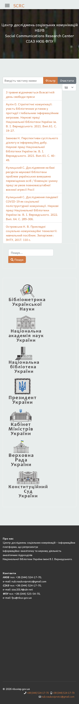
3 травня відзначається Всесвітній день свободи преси (30, 94)
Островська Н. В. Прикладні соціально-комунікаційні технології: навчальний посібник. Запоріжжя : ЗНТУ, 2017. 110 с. (31, 233)
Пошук (19, 259)
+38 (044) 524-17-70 (38, 693)
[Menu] (7, 5)
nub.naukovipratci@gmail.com (58, 697)
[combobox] (30, 252)
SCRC (19, 5)
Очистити (67, 80)
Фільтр (50, 80)
